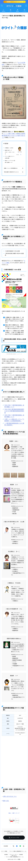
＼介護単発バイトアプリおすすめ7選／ (14, 1)
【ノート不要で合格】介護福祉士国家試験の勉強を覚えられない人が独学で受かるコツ (13, 135)
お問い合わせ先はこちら (10, 796)
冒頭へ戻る (6, 800)
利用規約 (6, 854)
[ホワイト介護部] (14, 6)
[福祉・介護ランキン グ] (14, 808)
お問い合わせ (14, 855)
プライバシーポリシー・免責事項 (16, 854)
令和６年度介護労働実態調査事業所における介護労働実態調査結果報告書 (14, 411)
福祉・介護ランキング (14, 813)
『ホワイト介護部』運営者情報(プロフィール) (14, 856)
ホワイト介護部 (4, 851)
